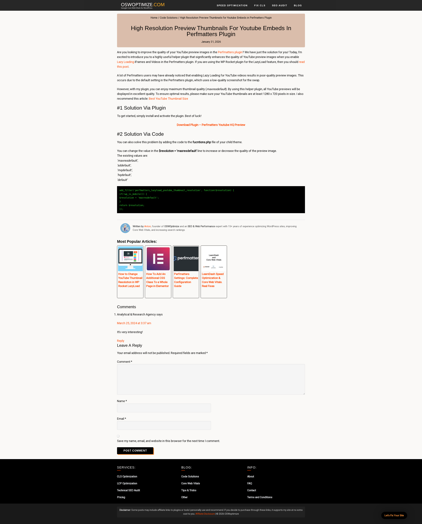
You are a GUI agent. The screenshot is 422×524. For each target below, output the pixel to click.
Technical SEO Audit (128, 490)
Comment (124, 361)
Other (184, 497)
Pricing (121, 497)
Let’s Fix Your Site (394, 515)
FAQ (249, 483)
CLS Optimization (127, 476)
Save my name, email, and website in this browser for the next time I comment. (168, 441)
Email (121, 418)
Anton (147, 226)
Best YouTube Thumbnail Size (168, 98)
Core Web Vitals (190, 483)
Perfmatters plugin (230, 52)
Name (122, 401)
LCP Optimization (127, 483)
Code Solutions (190, 476)
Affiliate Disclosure (205, 513)
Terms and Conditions (259, 497)
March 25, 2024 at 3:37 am (134, 323)
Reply (120, 340)
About (250, 476)
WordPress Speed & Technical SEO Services (143, 5)
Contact (251, 490)
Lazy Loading (125, 62)
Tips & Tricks (188, 490)
